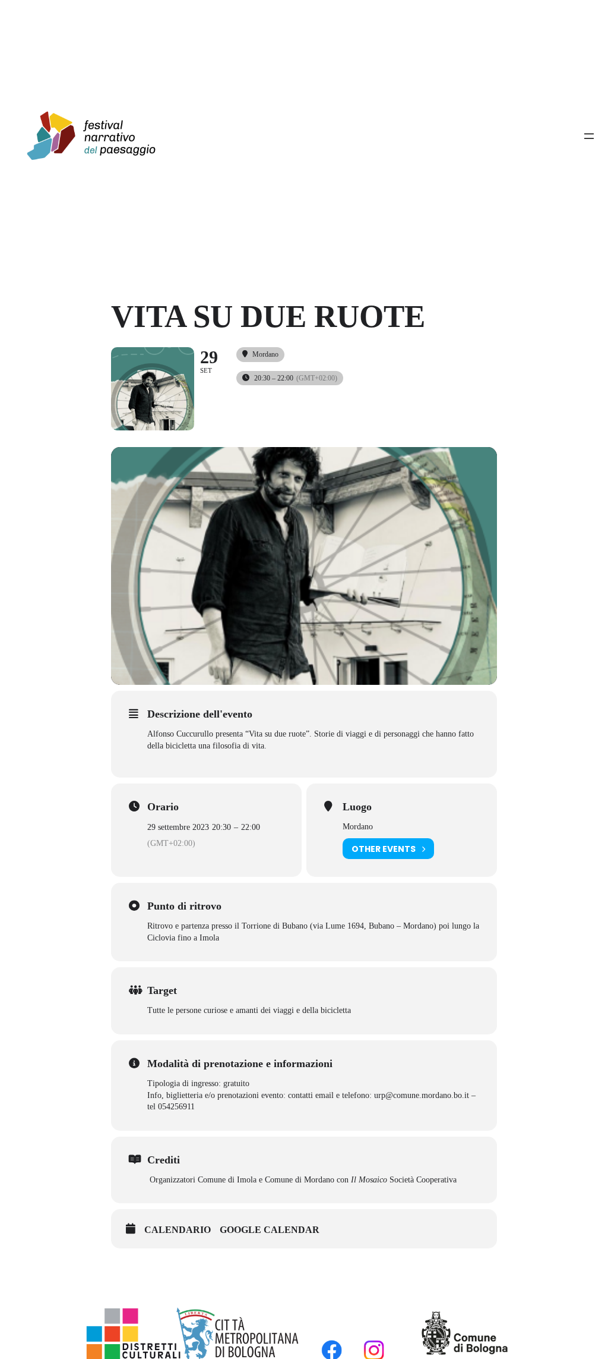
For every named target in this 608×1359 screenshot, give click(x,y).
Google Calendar (269, 1230)
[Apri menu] (589, 136)
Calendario (177, 1230)
